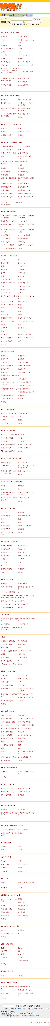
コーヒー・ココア (7, 416)
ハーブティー (5, 423)
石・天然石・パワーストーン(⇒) (9, 231)
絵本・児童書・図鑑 (8, 722)
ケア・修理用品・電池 (8, 248)
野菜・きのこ (22, 644)
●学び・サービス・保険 (9, 982)
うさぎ (3, 559)
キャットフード (6, 552)
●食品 (3, 637)
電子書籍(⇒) (5, 760)
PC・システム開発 (24, 728)
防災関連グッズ (6, 187)
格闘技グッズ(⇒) (7, 318)
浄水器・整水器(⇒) (7, 399)
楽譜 (19, 745)
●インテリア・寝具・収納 (10, 33)
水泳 (19, 279)
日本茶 (3, 420)
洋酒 (19, 861)
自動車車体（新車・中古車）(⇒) (9, 814)
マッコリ (4, 871)
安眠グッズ (5, 369)
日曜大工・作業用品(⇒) (26, 193)
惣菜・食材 (5, 647)
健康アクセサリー (7, 366)
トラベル (4, 771)
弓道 (19, 311)
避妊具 (3, 906)
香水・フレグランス (25, 679)
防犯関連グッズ (23, 187)
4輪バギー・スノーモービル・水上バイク (9, 628)
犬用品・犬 (21, 549)
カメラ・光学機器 (7, 607)
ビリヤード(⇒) (6, 331)
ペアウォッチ (5, 238)
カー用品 (4, 810)
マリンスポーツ (6, 279)
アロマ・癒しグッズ (8, 149)
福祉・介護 (21, 902)
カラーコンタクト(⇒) (25, 694)
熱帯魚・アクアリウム (25, 555)
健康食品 (21, 359)
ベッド (3, 40)
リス (19, 562)
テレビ (20, 592)
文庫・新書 (21, 738)
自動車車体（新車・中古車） (9, 620)
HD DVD (4, 951)
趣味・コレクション (25, 100)
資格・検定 (21, 715)
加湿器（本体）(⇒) (7, 395)
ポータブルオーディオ (8, 604)
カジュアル (5, 489)
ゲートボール (22, 328)
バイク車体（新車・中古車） (26, 620)
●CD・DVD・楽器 (7, 944)
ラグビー (21, 293)
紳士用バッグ (22, 462)
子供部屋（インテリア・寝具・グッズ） (9, 79)
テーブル (4, 55)
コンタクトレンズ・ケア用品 (9, 900)
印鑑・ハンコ (5, 156)
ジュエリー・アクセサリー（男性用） (26, 217)
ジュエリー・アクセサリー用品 (26, 231)
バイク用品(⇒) (23, 624)
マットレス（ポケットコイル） (26, 41)
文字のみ (34, 1008)
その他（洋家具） (7, 85)
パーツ (20, 438)
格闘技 (20, 315)
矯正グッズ (21, 369)
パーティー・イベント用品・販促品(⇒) (9, 203)
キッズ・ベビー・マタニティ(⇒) (9, 499)
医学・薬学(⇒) (23, 915)
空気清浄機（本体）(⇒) (26, 392)
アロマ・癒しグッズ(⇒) (26, 697)
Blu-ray (20, 948)
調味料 (3, 654)
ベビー (3, 132)
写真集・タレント (7, 738)
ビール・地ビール (24, 864)
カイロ (20, 375)
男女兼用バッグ (6, 466)
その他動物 (21, 569)
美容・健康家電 (6, 587)
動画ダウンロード (24, 788)
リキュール (5, 864)
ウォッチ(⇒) (5, 242)
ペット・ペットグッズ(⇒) (25, 198)
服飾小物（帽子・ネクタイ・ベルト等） (9, 472)
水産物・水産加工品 (8, 641)
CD (19, 951)
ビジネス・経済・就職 (8, 728)
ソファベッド (5, 52)
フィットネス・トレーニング (26, 297)
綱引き (3, 324)
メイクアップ (22, 675)
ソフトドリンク (23, 413)
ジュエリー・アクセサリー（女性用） (9, 217)
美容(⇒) (20, 700)
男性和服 (21, 930)
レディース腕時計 (24, 235)
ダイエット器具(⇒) (24, 382)
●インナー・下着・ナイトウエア (12, 826)
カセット (4, 957)
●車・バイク (5, 615)
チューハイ (5, 868)
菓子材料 (4, 888)
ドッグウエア (5, 549)
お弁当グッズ (22, 161)
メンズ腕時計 (5, 235)
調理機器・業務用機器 (8, 178)
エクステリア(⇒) (7, 197)
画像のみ (42, 1008)
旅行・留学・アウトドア (9, 725)
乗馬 (19, 324)
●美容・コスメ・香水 (8, 671)
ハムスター (21, 559)
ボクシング (5, 315)
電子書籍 (21, 795)
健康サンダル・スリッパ (9, 375)
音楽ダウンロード (7, 788)
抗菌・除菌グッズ (24, 372)
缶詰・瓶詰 (21, 654)
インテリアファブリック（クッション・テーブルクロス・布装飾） (9, 71)
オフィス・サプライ (25, 444)
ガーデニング (5, 526)
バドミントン (22, 273)
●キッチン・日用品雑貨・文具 (11, 142)
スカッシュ (21, 276)
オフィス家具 (22, 82)
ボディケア (5, 682)
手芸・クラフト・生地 (8, 153)
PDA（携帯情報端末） (8, 444)
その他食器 (5, 175)
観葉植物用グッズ (24, 516)
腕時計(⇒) (21, 242)
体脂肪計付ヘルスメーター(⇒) (9, 390)
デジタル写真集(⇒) (24, 757)
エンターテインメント (25, 735)
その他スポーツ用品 (25, 334)
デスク (20, 68)
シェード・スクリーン (25, 62)
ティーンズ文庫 (6, 735)
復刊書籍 (21, 742)
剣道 (2, 311)
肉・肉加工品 (22, 641)
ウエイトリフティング (25, 321)
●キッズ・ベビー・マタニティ (11, 124)
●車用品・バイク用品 (8, 805)
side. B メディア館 (16, 15)
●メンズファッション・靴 (10, 926)
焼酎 (19, 846)
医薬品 (20, 899)
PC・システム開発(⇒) (8, 451)
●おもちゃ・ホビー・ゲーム (10, 95)
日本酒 (3, 846)
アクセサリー (5, 441)
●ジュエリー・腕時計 (8, 211)
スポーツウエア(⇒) (24, 385)
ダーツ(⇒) (21, 331)
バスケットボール (24, 286)
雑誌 (2, 748)
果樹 (2, 522)
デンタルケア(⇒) (7, 700)
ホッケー (4, 286)
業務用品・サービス (8, 193)
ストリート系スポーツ (8, 305)
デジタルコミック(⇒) (8, 757)
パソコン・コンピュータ (9, 434)
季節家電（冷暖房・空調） (25, 588)
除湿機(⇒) (21, 395)
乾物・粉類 (5, 657)
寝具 (19, 45)
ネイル (20, 682)
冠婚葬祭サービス (24, 190)
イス (19, 52)
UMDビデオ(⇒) (23, 961)
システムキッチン (7, 183)
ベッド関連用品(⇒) (7, 49)
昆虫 (19, 565)
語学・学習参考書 (24, 722)
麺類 (19, 647)
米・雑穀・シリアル (25, 651)
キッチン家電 (22, 583)
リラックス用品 (23, 362)
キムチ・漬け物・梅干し (9, 651)
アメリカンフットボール (9, 296)
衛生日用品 (21, 909)
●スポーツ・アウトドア (9, 256)
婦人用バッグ (5, 462)
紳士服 (3, 930)
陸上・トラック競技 (8, 321)
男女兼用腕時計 (23, 238)
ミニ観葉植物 (5, 516)
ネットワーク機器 (7, 438)
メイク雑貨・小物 (7, 685)
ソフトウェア (22, 441)
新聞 (19, 748)
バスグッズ (21, 685)
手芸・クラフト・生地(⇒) (8, 109)
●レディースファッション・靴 (11, 482)
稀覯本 (3, 742)
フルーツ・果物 (6, 644)
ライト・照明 (22, 37)
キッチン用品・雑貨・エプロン (26, 157)
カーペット (5, 58)
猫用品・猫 (5, 555)
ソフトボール (22, 266)
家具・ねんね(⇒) (23, 78)
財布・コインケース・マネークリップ (26, 467)
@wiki (11, 1011)
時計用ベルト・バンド (25, 245)
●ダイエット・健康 (7, 352)
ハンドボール (22, 289)
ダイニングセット (24, 55)
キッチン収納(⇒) (23, 183)
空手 (2, 308)
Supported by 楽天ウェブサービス (40, 1022)
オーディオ (21, 601)
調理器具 (21, 175)
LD (2, 960)
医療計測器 (5, 912)
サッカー (4, 269)
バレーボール (5, 289)
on (34, 1013)
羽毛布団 (4, 45)
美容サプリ (21, 356)
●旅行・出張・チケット (9, 767)
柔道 (19, 305)
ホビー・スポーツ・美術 (26, 718)
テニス (3, 273)
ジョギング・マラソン (25, 318)
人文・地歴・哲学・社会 (26, 725)
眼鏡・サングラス (24, 471)
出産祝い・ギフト (7, 135)
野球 (2, 266)
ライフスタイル (6, 718)
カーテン (21, 58)
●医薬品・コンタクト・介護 (10, 895)
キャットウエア (23, 552)
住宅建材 (21, 529)
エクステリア (5, 529)
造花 (19, 522)
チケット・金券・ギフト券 (26, 773)
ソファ (20, 49)
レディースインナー (8, 830)
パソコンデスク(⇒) (24, 448)
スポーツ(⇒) (22, 341)
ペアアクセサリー (24, 221)
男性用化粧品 (5, 689)
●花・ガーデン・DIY (8, 508)
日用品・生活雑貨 (7, 146)
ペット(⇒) (4, 572)
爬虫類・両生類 (6, 569)
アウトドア (5, 263)
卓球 (2, 276)
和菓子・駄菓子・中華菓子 (26, 883)
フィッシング (22, 263)
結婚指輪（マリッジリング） (9, 225)
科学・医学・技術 (7, 732)
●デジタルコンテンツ (8, 784)
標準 (6, 1008)
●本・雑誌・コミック (8, 711)
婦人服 (3, 486)
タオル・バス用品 (24, 146)
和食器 (3, 168)
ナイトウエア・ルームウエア (9, 834)
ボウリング (5, 334)
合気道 (20, 308)
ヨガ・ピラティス (7, 301)
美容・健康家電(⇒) (24, 389)
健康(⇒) (20, 399)
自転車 (3, 260)
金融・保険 (5, 993)
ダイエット (5, 356)
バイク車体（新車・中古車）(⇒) (26, 814)
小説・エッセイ (6, 715)
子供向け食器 (5, 171)
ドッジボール (5, 293)
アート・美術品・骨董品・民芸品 (8, 115)
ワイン (3, 861)
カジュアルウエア (7, 933)
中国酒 (20, 868)
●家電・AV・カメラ (8, 579)
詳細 (12, 1008)
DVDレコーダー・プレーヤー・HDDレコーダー (9, 596)
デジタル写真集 (6, 795)
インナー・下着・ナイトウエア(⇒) (26, 493)
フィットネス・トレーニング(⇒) (9, 383)
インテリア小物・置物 (25, 72)
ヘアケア (4, 679)
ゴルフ (20, 260)
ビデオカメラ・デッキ (8, 601)
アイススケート (23, 283)
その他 (3, 88)
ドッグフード (22, 546)
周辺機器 (21, 434)
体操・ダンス (22, 301)
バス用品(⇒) (22, 379)
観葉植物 (21, 512)
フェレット (5, 562)
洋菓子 (3, 882)
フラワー (4, 512)
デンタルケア (5, 362)
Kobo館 (29, 15)
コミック (21, 732)
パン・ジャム (22, 657)
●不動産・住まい (7, 971)
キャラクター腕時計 (8, 245)
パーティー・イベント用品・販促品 (26, 104)
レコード (21, 954)
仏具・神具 (5, 190)
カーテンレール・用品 (25, 65)
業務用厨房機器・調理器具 (26, 179)
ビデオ (20, 957)
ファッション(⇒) (23, 498)
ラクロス (4, 328)
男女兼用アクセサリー (8, 221)
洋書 (2, 751)
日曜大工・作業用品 (25, 526)
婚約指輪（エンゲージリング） (26, 225)
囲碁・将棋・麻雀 (24, 114)
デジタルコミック (24, 792)
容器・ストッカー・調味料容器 (9, 163)
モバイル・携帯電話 (8, 592)
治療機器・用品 (6, 909)
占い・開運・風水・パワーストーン (26, 109)
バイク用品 (21, 810)
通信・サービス (6, 448)
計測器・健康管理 (24, 366)
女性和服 (21, 486)
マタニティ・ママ (24, 132)
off (29, 1013)
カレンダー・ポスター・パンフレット (26, 753)
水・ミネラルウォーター (9, 413)
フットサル (21, 269)
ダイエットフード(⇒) (8, 664)
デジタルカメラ (23, 604)
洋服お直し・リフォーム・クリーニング (8, 493)
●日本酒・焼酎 (6, 842)
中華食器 (21, 168)
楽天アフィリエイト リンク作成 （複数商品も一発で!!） (25, 1015)
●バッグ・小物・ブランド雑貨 (11, 458)
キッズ (20, 128)
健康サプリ (5, 359)
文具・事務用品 (23, 153)
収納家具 (4, 37)
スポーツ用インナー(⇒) (9, 338)
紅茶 (19, 416)
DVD (2, 948)
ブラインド (5, 65)
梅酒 (2, 850)
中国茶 (20, 420)
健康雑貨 (4, 379)
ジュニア (4, 128)
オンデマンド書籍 (7, 745)
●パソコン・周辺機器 (8, 430)
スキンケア (5, 675)
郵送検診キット (23, 906)
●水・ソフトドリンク (8, 409)
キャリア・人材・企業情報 (26, 994)
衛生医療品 (21, 912)
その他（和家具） (24, 85)
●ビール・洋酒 (6, 857)
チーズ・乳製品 (6, 661)
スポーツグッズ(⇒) (7, 341)
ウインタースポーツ (8, 283)
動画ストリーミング (8, 792)
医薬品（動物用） (7, 546)
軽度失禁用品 (5, 915)
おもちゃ (4, 100)
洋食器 (20, 165)
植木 (2, 519)
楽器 (2, 954)
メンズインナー (23, 830)
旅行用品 (21, 149)
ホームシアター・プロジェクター (26, 596)
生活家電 (4, 583)
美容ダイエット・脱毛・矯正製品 (26, 690)
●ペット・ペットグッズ (9, 542)
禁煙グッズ (5, 372)
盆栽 (19, 519)
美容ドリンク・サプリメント (9, 695)
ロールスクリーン (7, 62)
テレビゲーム (5, 103)
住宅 (2, 975)
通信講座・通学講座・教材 (9, 988)
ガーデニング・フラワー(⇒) (9, 533)
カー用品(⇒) (5, 624)
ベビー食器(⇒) (23, 171)
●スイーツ (4, 878)
